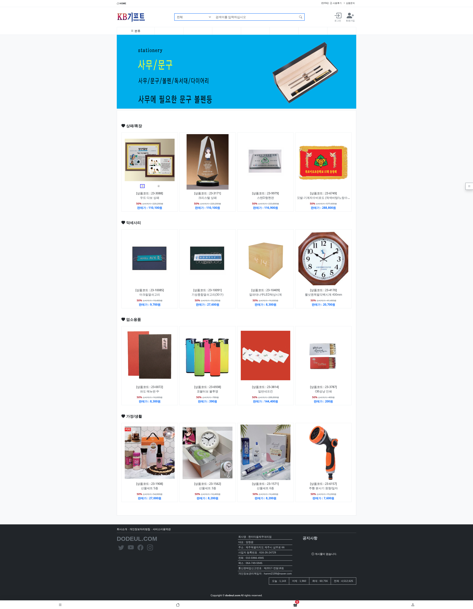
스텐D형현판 (265, 197)
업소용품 (133, 319)
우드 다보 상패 (149, 197)
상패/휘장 (133, 126)
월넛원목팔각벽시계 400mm (323, 294)
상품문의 (350, 3)
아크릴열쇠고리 (149, 294)
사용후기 (337, 3)
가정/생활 (133, 416)
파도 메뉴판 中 (149, 391)
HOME (122, 3)
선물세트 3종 (207, 488)
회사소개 (122, 529)
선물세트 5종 (149, 488)
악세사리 (133, 223)
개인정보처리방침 (140, 529)
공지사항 (310, 538)
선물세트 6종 (265, 488)
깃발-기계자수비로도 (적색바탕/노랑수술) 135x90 (329, 197)
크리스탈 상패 (207, 197)
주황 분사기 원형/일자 (323, 488)
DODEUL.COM (137, 538)
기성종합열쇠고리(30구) (207, 294)
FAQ (326, 3)
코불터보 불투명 (207, 391)
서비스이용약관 (162, 529)
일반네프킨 (265, 391)
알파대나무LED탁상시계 (265, 294)
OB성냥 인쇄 (323, 391)
